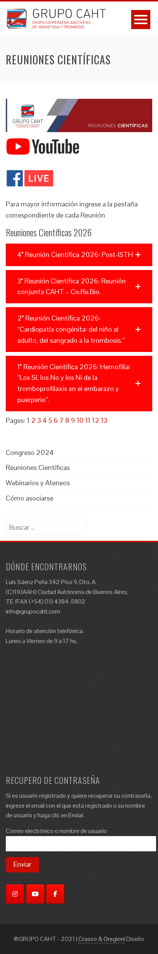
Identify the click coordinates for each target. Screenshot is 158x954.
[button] (79, 255)
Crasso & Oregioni (101, 939)
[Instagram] (15, 894)
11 (88, 420)
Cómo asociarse (29, 498)
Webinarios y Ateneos (38, 482)
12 (95, 420)
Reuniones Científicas (38, 467)
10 (80, 420)
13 (104, 420)
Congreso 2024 (30, 452)
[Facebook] (55, 894)
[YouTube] (35, 894)
